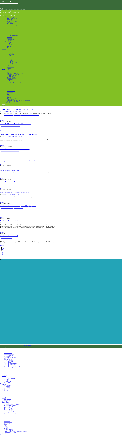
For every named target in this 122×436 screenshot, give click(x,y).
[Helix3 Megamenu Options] (0, 11)
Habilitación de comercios (11, 75)
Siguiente (3, 256)
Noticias (3, 104)
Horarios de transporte (11, 91)
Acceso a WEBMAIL (27, 345)
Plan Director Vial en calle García (9, 220)
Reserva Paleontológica (11, 17)
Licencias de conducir (10, 79)
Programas (9, 65)
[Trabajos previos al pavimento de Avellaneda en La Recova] (10, 111)
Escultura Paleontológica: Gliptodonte (13, 29)
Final (3, 257)
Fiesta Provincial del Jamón (13, 35)
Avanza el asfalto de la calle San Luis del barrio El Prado (15, 124)
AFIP (8, 88)
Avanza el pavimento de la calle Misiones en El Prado (14, 149)
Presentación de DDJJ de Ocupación (13, 85)
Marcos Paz (7, 33)
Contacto (4, 105)
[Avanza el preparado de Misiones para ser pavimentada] (10, 184)
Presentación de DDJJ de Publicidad (13, 101)
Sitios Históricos (9, 40)
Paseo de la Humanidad (11, 26)
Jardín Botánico (9, 22)
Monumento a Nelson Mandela (12, 32)
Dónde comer (9, 38)
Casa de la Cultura (10, 20)
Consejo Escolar (9, 68)
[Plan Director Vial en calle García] (6, 222)
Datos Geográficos (10, 44)
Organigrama (11, 54)
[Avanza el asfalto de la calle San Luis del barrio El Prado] (10, 126)
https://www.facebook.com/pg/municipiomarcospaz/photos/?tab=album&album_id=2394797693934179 (21, 198)
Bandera (8, 45)
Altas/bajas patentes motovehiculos (13, 74)
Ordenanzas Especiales (13, 62)
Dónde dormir (9, 37)
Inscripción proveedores (11, 77)
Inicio (3, 13)
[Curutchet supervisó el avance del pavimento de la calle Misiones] (11, 136)
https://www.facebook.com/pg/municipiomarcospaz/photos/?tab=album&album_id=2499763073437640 (21, 174)
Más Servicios (4, 418)
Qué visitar (7, 16)
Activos (8, 84)
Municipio (4, 49)
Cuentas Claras (7, 102)
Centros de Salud (10, 92)
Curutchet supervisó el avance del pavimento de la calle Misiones (18, 134)
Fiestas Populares (10, 34)
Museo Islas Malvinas (10, 23)
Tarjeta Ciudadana (10, 83)
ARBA (8, 89)
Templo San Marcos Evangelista (12, 25)
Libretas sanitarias (10, 81)
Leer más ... (2, 120)
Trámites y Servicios (6, 69)
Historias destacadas (10, 39)
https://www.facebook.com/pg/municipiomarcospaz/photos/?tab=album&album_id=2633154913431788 (21, 115)
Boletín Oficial (9, 57)
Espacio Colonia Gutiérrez (11, 24)
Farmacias (8, 96)
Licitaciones (11, 60)
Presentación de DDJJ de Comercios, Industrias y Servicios (17, 82)
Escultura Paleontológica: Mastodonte (13, 27)
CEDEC (8, 94)
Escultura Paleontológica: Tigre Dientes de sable (15, 30)
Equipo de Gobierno (10, 51)
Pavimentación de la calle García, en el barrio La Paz (14, 192)
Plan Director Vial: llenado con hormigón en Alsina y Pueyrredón (18, 206)
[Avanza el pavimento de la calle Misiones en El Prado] (9, 151)
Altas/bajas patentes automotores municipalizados (15, 73)
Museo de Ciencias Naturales (12, 18)
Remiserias (9, 97)
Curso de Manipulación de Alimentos (13, 80)
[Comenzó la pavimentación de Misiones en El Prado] (9, 170)
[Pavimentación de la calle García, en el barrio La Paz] (9, 194)
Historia (8, 43)
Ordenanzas (11, 61)
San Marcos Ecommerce (11, 99)
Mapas (8, 47)
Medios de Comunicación (11, 98)
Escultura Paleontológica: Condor (12, 28)
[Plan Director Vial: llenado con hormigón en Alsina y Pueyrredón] (11, 208)
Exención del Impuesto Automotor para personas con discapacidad (18, 100)
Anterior (3, 248)
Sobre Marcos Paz (8, 41)
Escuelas (8, 95)
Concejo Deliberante (10, 67)
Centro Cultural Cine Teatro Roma (12, 21)
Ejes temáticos (9, 42)
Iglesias (8, 93)
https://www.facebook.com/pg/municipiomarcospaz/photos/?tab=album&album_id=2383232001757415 (21, 213)
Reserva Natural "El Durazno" (12, 19)
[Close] (0, 348)
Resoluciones (11, 63)
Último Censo (9, 46)
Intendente (11, 53)
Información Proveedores (11, 78)
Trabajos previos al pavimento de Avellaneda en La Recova (16, 109)
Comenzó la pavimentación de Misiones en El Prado (14, 168)
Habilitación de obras (10, 76)
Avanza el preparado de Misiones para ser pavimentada (15, 182)
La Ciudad (4, 14)
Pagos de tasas (9, 72)
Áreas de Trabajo (10, 55)
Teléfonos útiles (9, 90)
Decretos (10, 59)
